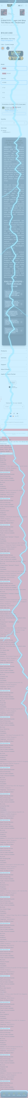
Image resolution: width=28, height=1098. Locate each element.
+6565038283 (10, 713)
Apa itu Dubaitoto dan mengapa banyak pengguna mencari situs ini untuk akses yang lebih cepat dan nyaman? (12, 294)
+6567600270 (10, 520)
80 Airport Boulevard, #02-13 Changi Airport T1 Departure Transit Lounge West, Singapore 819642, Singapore (13, 545)
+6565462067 (11, 549)
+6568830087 (11, 816)
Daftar (14, 1095)
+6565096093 (11, 660)
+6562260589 (10, 1077)
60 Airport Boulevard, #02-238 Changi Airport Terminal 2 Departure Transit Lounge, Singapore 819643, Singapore (13, 573)
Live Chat (24, 1095)
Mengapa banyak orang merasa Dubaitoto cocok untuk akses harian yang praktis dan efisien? (11, 330)
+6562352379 (10, 739)
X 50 (3, 92)
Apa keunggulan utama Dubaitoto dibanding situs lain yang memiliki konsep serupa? (12, 322)
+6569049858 (11, 919)
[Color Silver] (13, 48)
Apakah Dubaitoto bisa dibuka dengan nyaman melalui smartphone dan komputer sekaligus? (11, 313)
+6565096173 (10, 868)
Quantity (3, 119)
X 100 (3, 87)
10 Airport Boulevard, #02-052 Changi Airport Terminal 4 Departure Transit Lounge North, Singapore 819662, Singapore (13, 630)
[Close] (1, 437)
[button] (2, 5)
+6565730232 (10, 998)
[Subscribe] (22, 407)
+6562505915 (10, 494)
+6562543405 (11, 789)
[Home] (10, 5)
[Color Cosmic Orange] (2, 48)
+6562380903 (10, 1024)
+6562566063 (10, 1050)
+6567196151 (10, 634)
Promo (4, 1095)
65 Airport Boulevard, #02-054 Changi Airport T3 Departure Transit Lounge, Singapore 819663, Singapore (13, 601)
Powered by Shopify (18, 422)
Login (9, 1095)
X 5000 (4, 82)
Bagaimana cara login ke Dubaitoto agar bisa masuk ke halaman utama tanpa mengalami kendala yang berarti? (12, 304)
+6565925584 (11, 577)
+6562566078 (10, 842)
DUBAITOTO (11, 422)
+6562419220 (10, 605)
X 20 (3, 97)
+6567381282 (10, 945)
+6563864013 (10, 686)
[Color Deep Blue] (8, 48)
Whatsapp (19, 1095)
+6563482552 (10, 972)
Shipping (8, 34)
